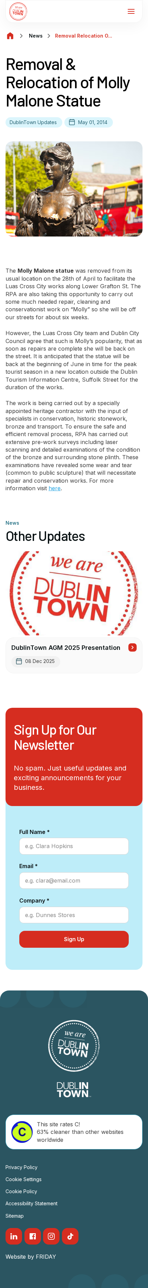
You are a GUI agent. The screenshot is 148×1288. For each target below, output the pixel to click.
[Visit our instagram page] (51, 1236)
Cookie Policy (21, 1191)
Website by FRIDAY (31, 1256)
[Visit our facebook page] (32, 1236)
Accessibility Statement (31, 1203)
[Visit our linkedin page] (14, 1236)
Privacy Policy (22, 1167)
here (55, 488)
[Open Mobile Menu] (131, 11)
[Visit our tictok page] (70, 1236)
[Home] (10, 36)
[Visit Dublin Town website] (74, 1089)
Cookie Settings (24, 1179)
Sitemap (15, 1216)
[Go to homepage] (18, 11)
